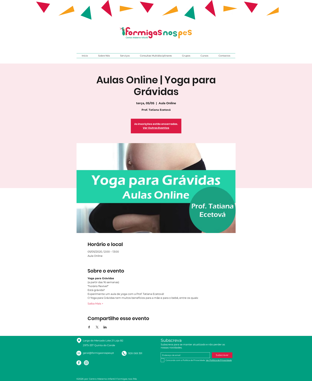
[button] (104, 55)
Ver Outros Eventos (156, 128)
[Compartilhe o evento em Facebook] (89, 327)
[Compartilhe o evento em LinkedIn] (105, 327)
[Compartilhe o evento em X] (97, 327)
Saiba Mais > (95, 303)
